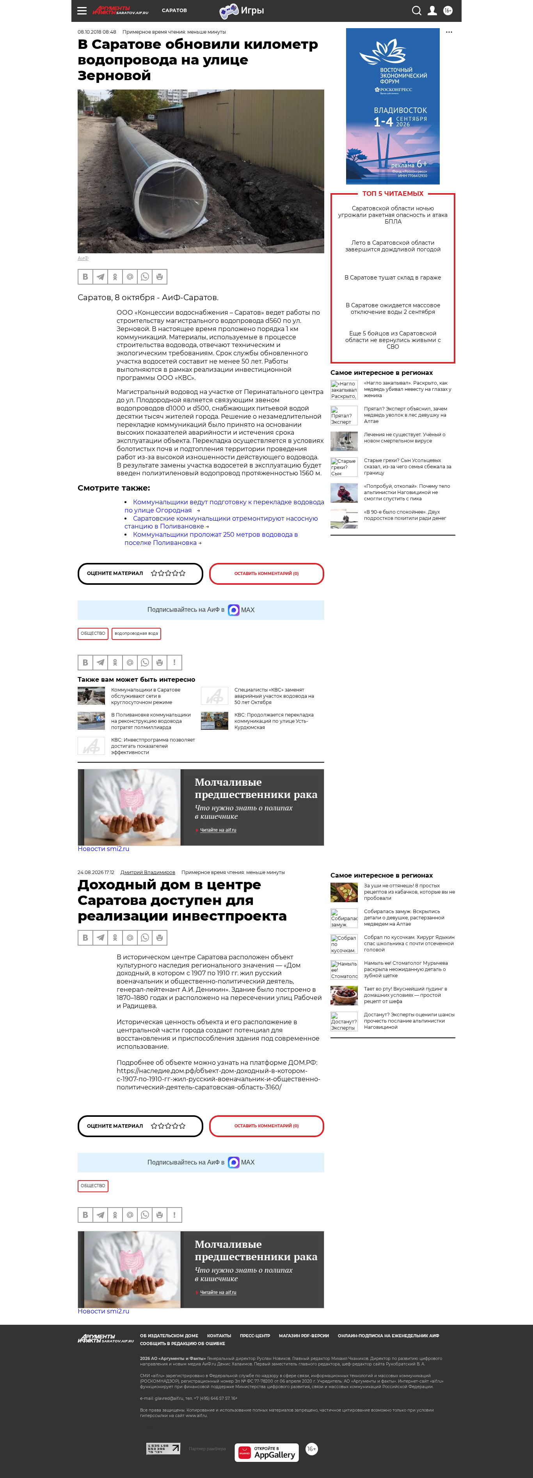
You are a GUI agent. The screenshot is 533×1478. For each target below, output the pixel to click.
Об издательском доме (169, 1335)
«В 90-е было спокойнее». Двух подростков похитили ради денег (405, 515)
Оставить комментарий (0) (267, 573)
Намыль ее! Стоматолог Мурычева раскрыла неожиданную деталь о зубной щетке (406, 969)
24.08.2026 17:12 (96, 872)
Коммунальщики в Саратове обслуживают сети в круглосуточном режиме (145, 696)
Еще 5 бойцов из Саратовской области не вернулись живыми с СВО (393, 340)
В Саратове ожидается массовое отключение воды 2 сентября (393, 308)
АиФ (83, 258)
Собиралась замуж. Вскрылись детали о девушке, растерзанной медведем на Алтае (404, 917)
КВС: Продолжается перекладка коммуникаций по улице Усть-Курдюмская (274, 721)
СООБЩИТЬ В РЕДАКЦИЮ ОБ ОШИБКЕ (182, 1343)
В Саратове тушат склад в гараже (393, 277)
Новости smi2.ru (104, 849)
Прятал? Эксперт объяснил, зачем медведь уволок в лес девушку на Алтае (405, 415)
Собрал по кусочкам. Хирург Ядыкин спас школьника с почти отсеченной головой (409, 943)
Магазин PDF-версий (304, 1335)
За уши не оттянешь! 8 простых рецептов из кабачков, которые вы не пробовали (409, 892)
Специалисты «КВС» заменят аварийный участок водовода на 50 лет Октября (274, 696)
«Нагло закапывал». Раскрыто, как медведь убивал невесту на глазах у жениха (407, 389)
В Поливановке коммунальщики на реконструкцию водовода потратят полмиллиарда (151, 721)
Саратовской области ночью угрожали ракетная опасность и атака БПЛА (393, 215)
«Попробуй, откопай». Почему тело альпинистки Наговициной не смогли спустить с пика (407, 492)
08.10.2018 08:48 (97, 32)
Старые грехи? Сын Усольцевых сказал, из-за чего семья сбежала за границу (407, 466)
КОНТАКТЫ (219, 1335)
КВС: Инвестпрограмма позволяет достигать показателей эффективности (153, 746)
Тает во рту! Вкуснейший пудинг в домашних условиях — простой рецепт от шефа (405, 995)
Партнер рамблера (207, 1448)
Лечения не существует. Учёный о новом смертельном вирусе (405, 438)
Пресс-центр (255, 1335)
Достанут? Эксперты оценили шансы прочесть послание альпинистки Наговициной (409, 1021)
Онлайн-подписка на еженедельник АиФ (388, 1335)
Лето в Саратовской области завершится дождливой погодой (393, 246)
